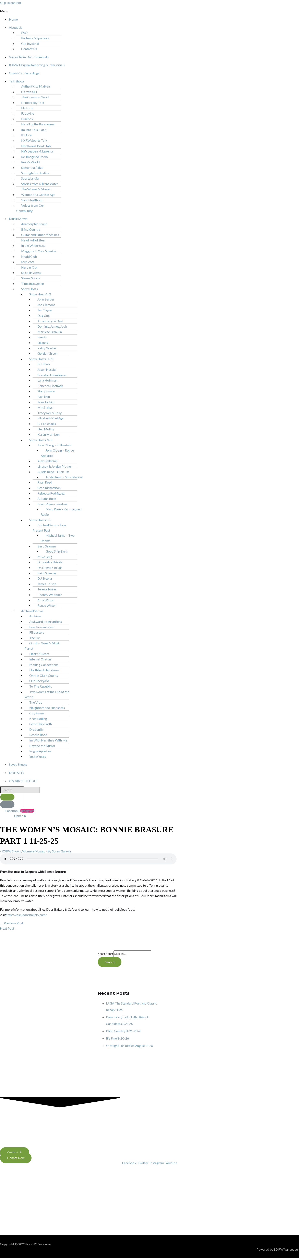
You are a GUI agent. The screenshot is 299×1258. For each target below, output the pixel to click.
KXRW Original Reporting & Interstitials (37, 65)
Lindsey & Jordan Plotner (54, 466)
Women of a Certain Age (38, 194)
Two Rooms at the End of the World (46, 694)
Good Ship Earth (57, 551)
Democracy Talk (32, 102)
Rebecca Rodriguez (51, 493)
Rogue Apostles (40, 751)
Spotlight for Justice (35, 173)
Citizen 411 (29, 92)
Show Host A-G (40, 294)
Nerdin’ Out (29, 267)
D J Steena (44, 578)
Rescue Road (38, 735)
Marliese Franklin (49, 332)
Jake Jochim (46, 402)
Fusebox (27, 119)
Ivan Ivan (43, 396)
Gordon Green (47, 353)
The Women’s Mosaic (36, 189)
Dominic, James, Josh (52, 326)
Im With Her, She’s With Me (48, 740)
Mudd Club (29, 256)
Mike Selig (44, 557)
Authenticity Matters (36, 86)
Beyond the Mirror (42, 746)
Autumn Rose (46, 498)
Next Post (9, 928)
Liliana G (43, 342)
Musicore (28, 262)
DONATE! (16, 772)
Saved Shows (18, 764)
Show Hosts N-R (40, 440)
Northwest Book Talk (36, 146)
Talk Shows (17, 81)
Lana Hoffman (47, 380)
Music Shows (18, 218)
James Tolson (46, 584)
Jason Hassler (47, 369)
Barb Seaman (46, 546)
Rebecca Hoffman (50, 386)
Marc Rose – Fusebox (52, 504)
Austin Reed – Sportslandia (64, 477)
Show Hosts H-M (41, 359)
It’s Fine (26, 135)
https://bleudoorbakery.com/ (26, 915)
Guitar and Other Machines (40, 235)
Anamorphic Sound (34, 224)
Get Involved (30, 43)
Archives (35, 616)
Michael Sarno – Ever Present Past (50, 527)
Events (42, 337)
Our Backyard (39, 681)
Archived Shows (32, 611)
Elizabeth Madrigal (50, 418)
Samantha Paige (32, 167)
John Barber (46, 299)
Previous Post (11, 923)
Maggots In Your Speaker (39, 251)
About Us (15, 27)
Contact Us (29, 49)
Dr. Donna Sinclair (49, 567)
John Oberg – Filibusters (54, 445)
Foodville (27, 113)
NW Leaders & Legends (37, 151)
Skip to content (10, 2)
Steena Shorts (30, 278)
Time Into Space (32, 283)
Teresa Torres (47, 589)
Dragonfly (36, 729)
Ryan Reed (44, 482)
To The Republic (40, 686)
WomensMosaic (33, 851)
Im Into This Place (33, 130)
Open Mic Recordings (24, 73)
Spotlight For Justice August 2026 (129, 1045)
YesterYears (37, 756)
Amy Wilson (45, 600)
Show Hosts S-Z (40, 520)
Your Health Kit (32, 200)
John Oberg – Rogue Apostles (57, 452)
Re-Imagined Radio (34, 157)
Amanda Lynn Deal (50, 321)
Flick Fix (27, 108)
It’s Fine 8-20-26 (117, 1038)
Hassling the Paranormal (38, 124)
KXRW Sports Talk (34, 140)
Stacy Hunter (46, 391)
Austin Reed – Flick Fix (53, 472)
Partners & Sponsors (35, 38)
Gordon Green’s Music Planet (42, 645)
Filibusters (36, 632)
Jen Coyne (44, 310)
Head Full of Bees (33, 240)
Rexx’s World (30, 162)
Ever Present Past (41, 627)
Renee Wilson (46, 605)
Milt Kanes (45, 407)
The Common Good (35, 97)
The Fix (34, 638)
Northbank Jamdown (44, 670)
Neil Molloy (45, 429)
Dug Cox (43, 315)
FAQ (24, 32)
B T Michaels (46, 424)
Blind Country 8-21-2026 (123, 1031)
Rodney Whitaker (49, 595)
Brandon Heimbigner (52, 375)
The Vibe (35, 702)
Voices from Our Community (29, 57)
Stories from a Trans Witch (39, 184)
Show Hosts (29, 289)
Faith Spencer (46, 573)
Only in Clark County (43, 675)
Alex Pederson (47, 461)
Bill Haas (43, 364)
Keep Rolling (38, 719)
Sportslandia (30, 178)
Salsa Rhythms (31, 272)
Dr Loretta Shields (49, 562)
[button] (71, 11)
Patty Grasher (47, 348)
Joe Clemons (46, 305)
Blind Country (30, 229)
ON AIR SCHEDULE (23, 781)
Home (13, 19)
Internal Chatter (40, 659)
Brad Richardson (49, 488)
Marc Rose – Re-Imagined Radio (61, 511)
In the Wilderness (33, 245)
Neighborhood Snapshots (47, 708)
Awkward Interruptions (45, 621)
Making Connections (43, 665)
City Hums (36, 713)
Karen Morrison (48, 434)
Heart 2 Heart (39, 654)
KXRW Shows (11, 851)
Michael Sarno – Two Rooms (58, 538)
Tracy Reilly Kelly (49, 413)
